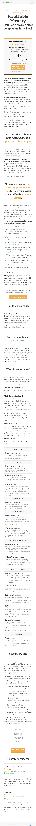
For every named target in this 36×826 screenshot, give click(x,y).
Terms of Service (22, 824)
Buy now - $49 (18, 67)
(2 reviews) (22, 44)
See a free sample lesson (18, 297)
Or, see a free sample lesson (18, 71)
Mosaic (12, 721)
